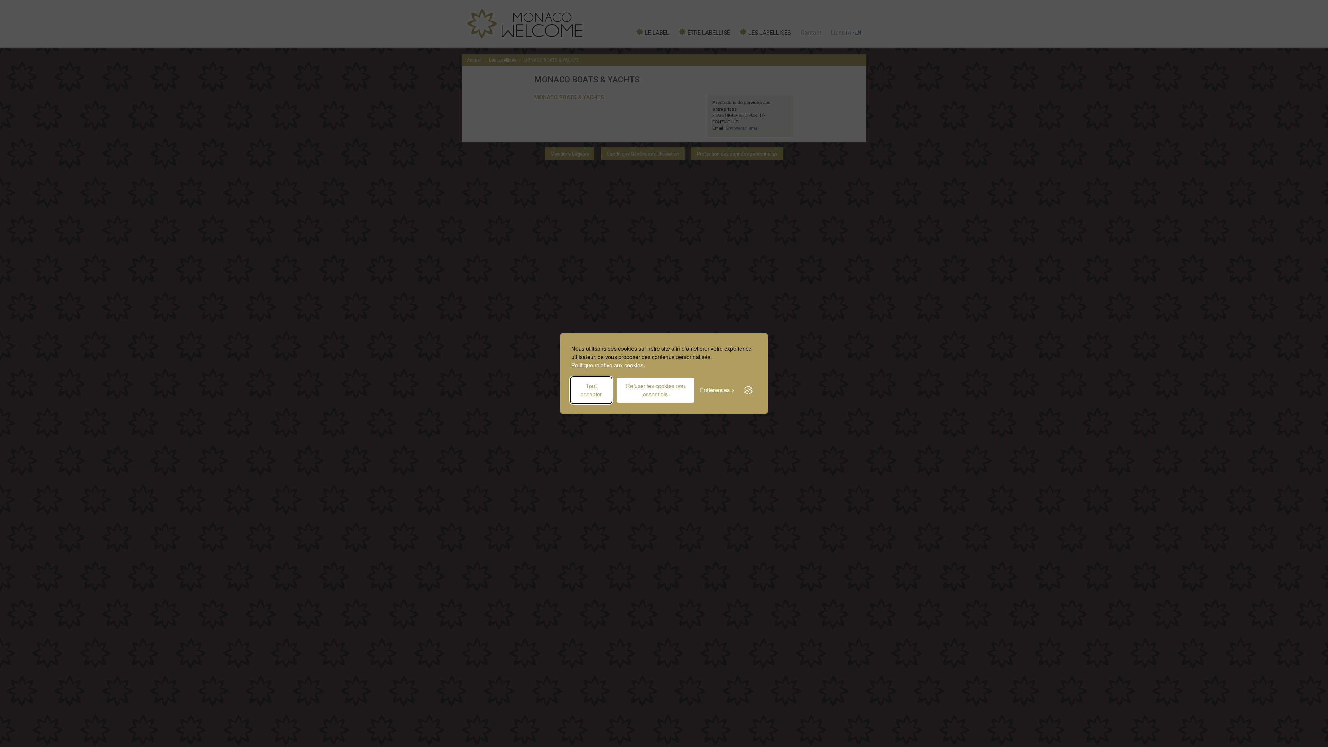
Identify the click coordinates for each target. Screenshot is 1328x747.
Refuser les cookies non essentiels (655, 390)
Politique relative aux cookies (607, 365)
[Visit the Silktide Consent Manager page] (748, 390)
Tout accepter (591, 390)
